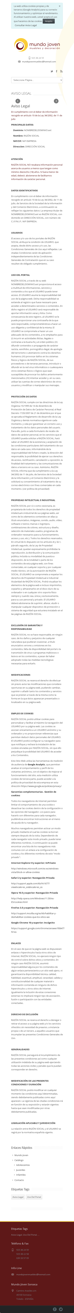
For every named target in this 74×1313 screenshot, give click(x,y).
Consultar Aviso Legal (26, 25)
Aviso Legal (18, 1197)
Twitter (51, 71)
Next (56, 101)
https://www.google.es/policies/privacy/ (41, 786)
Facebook (56, 71)
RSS (61, 71)
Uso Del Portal (34, 1197)
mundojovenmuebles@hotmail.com (39, 61)
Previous (18, 101)
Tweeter (61, 1309)
